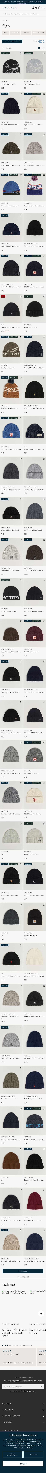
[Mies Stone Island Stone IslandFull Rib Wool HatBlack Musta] (34, 997)
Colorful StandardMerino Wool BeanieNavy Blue (33, 691)
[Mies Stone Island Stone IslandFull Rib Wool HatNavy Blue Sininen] (11, 1200)
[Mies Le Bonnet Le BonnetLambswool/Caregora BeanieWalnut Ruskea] (11, 1160)
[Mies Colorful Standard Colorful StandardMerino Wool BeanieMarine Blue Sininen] (34, 1241)
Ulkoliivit (15, 32)
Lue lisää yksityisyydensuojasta (23, 1390)
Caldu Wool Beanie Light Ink (33, 367)
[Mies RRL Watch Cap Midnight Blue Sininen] (34, 429)
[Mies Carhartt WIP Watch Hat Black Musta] (34, 915)
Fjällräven (28, 121)
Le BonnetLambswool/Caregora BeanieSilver (11, 853)
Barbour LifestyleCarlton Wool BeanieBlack (10, 732)
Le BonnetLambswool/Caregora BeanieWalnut (11, 1179)
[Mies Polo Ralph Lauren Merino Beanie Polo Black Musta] (34, 388)
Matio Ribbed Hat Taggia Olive (10, 164)
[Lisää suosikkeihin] (20, 52)
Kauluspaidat (39, 32)
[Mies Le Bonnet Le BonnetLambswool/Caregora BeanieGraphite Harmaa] (11, 915)
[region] (23, 1356)
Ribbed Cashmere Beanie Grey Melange (10, 772)
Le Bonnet (4, 851)
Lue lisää (28, 1447)
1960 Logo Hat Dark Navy (34, 286)
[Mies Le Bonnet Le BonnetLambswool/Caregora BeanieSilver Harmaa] (11, 834)
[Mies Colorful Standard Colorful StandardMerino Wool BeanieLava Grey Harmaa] (11, 470)
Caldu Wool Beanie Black (10, 286)
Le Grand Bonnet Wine (32, 1219)
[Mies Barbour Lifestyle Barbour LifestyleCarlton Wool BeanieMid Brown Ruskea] (11, 632)
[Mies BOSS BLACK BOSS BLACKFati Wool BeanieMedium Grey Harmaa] (34, 510)
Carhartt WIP (29, 932)
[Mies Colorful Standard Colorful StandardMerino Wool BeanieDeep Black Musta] (34, 226)
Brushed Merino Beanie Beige (10, 1260)
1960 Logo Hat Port (31, 651)
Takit (5, 32)
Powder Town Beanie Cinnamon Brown (8, 407)
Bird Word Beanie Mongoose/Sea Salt (8, 367)
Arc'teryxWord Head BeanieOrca (8, 610)
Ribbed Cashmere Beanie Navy (10, 1138)
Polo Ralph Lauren (31, 405)
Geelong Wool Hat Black (10, 691)
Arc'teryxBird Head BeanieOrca (8, 83)
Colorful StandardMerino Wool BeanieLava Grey (10, 489)
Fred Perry (28, 891)
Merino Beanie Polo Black (34, 407)
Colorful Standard (31, 242)
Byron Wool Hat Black (9, 894)
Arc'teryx (4, 80)
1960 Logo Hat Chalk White (32, 813)
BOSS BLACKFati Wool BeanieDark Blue (33, 732)
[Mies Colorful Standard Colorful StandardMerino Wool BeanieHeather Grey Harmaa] (34, 470)
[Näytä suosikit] (36, 6)
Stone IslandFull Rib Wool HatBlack (34, 1016)
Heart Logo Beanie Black (10, 975)
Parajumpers (5, 161)
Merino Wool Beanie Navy (34, 894)
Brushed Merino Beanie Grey (10, 813)
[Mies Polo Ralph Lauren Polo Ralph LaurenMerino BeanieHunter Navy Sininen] (34, 1079)
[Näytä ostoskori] (39, 7)
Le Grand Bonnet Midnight (34, 1057)
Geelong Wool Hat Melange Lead (34, 570)
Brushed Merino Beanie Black (33, 1179)
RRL (25, 445)
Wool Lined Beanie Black (10, 326)
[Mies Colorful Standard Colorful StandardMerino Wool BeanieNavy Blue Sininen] (34, 672)
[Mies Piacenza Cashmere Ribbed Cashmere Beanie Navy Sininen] (11, 1119)
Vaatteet (5, 19)
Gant (2, 323)
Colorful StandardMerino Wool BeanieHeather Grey (34, 489)
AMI (2, 972)
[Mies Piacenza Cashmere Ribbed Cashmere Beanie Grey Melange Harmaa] (11, 753)
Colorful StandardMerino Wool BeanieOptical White (34, 975)
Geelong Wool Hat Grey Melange (10, 1057)
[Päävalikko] (43, 6)
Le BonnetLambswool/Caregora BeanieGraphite (11, 935)
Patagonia (4, 202)
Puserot (26, 32)
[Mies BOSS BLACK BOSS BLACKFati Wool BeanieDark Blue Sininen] (34, 713)
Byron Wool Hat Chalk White (32, 124)
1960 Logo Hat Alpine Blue (11, 448)
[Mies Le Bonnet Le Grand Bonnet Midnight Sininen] (34, 1038)
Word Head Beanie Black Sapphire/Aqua (33, 1138)
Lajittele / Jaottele (10, 40)
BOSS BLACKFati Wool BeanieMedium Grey (33, 529)
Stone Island (5, 567)
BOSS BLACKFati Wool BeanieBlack (33, 610)
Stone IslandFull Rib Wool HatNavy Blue (11, 1219)
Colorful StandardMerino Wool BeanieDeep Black (33, 245)
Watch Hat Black (30, 934)
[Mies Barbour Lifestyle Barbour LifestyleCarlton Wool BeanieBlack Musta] (11, 713)
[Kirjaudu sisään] (33, 6)
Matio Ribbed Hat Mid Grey (34, 164)
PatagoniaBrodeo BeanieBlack (30, 326)
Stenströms (5, 121)
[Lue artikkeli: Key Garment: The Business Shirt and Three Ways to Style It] (14, 1312)
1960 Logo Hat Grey (31, 772)
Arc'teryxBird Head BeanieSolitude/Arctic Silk (34, 83)
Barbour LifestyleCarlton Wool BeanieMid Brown (10, 651)
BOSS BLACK (28, 526)
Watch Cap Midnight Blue (34, 448)
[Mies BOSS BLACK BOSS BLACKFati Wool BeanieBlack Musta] (34, 591)
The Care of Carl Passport (23, 1)
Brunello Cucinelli (8, 1013)
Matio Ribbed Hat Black (10, 529)
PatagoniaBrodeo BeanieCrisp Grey (30, 853)
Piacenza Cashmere (8, 769)
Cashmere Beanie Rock (9, 1016)
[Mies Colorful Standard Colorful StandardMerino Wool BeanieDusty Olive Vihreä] (11, 1079)
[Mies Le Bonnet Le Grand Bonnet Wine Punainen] (34, 1200)
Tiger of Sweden (6, 283)
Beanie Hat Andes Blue (9, 205)
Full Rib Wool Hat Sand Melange (10, 570)
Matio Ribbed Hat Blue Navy (9, 245)
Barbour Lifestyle (7, 648)
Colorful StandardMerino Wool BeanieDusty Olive (10, 1098)
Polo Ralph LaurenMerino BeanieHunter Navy (34, 1098)
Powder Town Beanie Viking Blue (34, 205)
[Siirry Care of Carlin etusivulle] (10, 6)
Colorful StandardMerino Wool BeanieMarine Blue (33, 1260)
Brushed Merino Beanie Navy (10, 124)
